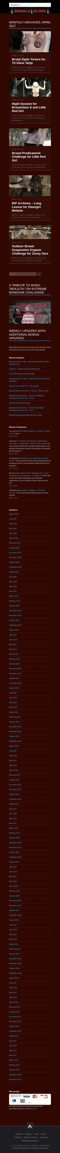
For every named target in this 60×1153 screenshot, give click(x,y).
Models (28, 1134)
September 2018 (15, 973)
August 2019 (14, 920)
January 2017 (14, 1070)
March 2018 (13, 1002)
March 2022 (13, 770)
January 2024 (14, 664)
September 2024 (15, 625)
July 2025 (12, 577)
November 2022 (15, 731)
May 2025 (13, 586)
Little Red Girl (17, 121)
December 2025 (15, 553)
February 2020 (14, 891)
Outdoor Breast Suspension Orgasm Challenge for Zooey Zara (30, 249)
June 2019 (13, 930)
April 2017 (13, 1055)
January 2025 (14, 606)
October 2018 (14, 968)
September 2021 (15, 799)
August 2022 (14, 746)
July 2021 (12, 809)
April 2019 (13, 939)
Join (36, 1134)
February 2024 (14, 659)
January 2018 (14, 1012)
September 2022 (15, 741)
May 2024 (13, 644)
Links (42, 1134)
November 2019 (15, 905)
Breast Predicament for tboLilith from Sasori (25, 415)
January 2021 (14, 838)
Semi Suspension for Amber (19, 403)
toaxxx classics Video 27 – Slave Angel (24, 386)
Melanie (37, 217)
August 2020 (14, 862)
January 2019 (14, 954)
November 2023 (15, 673)
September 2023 (15, 683)
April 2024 (13, 649)
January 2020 (14, 896)
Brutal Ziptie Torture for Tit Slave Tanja (28, 61)
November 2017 (15, 1021)
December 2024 (15, 611)
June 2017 (13, 1046)
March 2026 (13, 538)
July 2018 (12, 983)
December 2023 (15, 669)
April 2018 (13, 997)
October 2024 (14, 620)
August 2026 (14, 514)
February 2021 (14, 833)
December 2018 (15, 959)
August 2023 (14, 688)
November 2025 (15, 557)
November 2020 (15, 847)
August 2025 (14, 572)
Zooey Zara (37, 261)
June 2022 (13, 756)
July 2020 (12, 867)
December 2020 (15, 843)
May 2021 (13, 818)
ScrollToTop (30, 1126)
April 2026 (13, 533)
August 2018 (14, 978)
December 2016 (15, 1075)
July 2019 (12, 925)
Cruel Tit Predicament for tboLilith (21, 374)
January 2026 (14, 548)
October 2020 (14, 852)
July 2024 (12, 635)
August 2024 (14, 630)
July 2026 (12, 519)
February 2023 (14, 717)
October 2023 (14, 678)
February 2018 (14, 1007)
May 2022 (13, 760)
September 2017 (15, 1031)
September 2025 (15, 567)
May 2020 (13, 876)
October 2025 (14, 562)
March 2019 (13, 944)
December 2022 (15, 727)
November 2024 (15, 615)
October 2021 (14, 794)
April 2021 (13, 823)
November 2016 (15, 1079)
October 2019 (14, 910)
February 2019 (14, 949)
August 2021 (14, 804)
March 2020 (13, 886)
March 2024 (13, 654)
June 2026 (13, 524)
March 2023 (13, 712)
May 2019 (13, 934)
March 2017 (13, 1060)
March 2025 (13, 596)
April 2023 (13, 707)
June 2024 (13, 640)
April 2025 (13, 591)
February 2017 (14, 1065)
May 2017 (13, 1050)
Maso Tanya (39, 70)
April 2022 (13, 765)
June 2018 (13, 988)
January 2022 (14, 780)
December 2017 (15, 1017)
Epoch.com (32, 1109)
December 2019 (15, 901)
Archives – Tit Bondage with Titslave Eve (24, 369)
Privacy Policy (31, 1137)
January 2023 (14, 722)
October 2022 (14, 736)
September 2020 (15, 857)
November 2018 (15, 963)
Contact (18, 1137)
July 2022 (12, 751)
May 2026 (13, 528)
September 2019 (15, 915)
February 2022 (14, 775)
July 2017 (12, 1041)
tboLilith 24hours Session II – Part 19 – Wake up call (28, 391)
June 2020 (13, 872)
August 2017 (14, 1036)
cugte (11, 431)
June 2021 (13, 814)
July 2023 (12, 693)
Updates (29, 67)
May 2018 (13, 992)
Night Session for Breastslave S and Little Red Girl (29, 107)
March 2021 (13, 828)
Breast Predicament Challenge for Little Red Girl (29, 156)
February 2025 (14, 601)
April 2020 (13, 881)
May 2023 (13, 702)
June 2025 (13, 582)
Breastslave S (39, 118)
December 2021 (15, 785)
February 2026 (14, 543)
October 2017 (14, 1026)
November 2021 (15, 789)
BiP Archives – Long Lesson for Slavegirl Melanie (26, 206)
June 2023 (13, 698)
